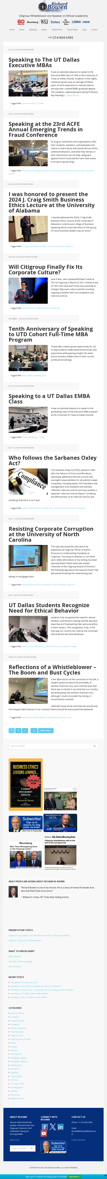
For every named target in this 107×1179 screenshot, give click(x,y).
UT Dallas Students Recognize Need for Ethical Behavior (49, 607)
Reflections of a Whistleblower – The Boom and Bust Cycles (52, 669)
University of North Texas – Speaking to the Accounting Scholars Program (42, 990)
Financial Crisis (47, 508)
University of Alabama (63, 246)
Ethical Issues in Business (32, 646)
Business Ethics (17, 1013)
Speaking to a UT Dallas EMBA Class (49, 398)
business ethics (73, 170)
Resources (15, 1069)
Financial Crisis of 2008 (20, 1039)
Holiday (14, 1046)
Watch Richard (15, 956)
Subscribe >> (74, 1176)
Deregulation (52, 717)
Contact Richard (78, 1140)
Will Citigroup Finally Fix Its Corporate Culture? (45, 269)
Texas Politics (16, 1076)
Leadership (55, 308)
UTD (44, 375)
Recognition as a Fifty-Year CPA (24, 982)
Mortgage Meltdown (19, 1061)
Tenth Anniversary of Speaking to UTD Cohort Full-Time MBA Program (51, 334)
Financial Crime (17, 1032)
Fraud (13, 1043)
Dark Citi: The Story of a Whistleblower (25, 940)
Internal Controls (61, 508)
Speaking (37, 375)
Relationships (16, 1065)
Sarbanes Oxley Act (77, 508)
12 (34, 730)
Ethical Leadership (18, 1028)
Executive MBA (28, 103)
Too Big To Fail (17, 1084)
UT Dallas (40, 103)
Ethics (83, 170)
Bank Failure (34, 508)
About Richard (14, 966)
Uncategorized (17, 1087)
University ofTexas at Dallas (56, 646)
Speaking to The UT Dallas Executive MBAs (44, 62)
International (16, 1054)
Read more (14, 1140)
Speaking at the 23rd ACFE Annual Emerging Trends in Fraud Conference (46, 129)
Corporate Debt (17, 1020)
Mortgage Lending (18, 1058)
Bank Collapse (40, 717)
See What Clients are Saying (20, 961)
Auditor (25, 508)
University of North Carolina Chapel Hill (58, 584)
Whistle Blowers (17, 1098)
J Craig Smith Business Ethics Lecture (37, 246)
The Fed (14, 1080)
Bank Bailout (27, 717)
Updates (14, 1091)
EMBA (24, 437)
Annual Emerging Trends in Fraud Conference (47, 170)
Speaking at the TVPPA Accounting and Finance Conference (36, 986)
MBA (30, 375)
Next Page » (46, 730)
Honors (14, 1050)
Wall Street (15, 1095)
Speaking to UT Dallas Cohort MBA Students (29, 993)
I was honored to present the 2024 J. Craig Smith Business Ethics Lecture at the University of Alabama (52, 202)
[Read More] (73, 95)
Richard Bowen (53, 6)
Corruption (15, 1024)
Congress (15, 1017)
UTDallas (73, 646)
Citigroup (39, 308)
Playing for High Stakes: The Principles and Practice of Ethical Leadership (39, 935)
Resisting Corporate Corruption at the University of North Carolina (51, 534)
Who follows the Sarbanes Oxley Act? (53, 460)
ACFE (24, 170)
